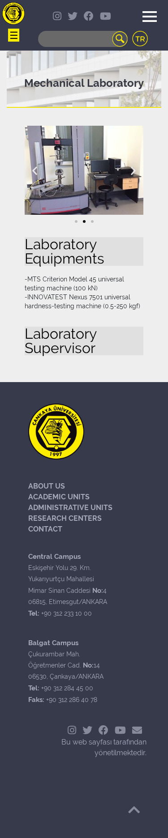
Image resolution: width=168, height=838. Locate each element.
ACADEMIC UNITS (59, 497)
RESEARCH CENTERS (65, 518)
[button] (76, 221)
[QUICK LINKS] (13, 13)
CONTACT (45, 529)
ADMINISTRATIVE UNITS (70, 507)
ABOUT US (46, 486)
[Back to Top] (134, 810)
